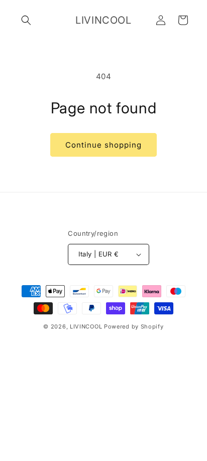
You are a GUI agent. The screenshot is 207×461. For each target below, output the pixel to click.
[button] (26, 20)
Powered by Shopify (134, 326)
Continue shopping (103, 145)
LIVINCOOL (86, 326)
